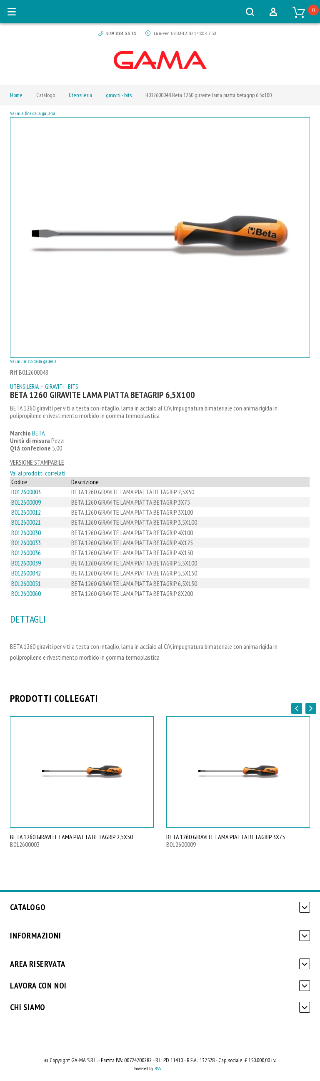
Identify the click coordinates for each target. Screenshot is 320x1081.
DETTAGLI (28, 619)
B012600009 (26, 502)
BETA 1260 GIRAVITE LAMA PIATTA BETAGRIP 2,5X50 (71, 837)
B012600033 (26, 542)
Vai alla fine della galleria (32, 113)
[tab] (28, 619)
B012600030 (26, 532)
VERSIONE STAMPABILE (37, 462)
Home (16, 95)
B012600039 (26, 563)
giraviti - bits (119, 95)
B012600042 (26, 573)
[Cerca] (250, 11)
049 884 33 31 (121, 33)
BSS (158, 1068)
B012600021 (26, 522)
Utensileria (80, 95)
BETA (38, 433)
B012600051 (26, 583)
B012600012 (26, 512)
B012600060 (26, 593)
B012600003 (26, 492)
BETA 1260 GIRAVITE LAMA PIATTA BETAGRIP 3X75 (225, 837)
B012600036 (26, 552)
